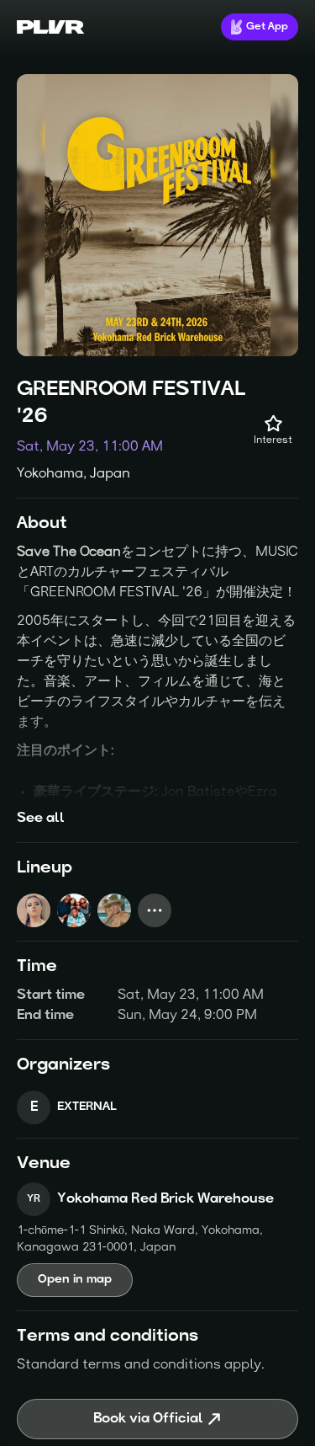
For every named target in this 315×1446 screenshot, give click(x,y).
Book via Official (148, 1419)
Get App (267, 27)
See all (41, 818)
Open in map (75, 1279)
